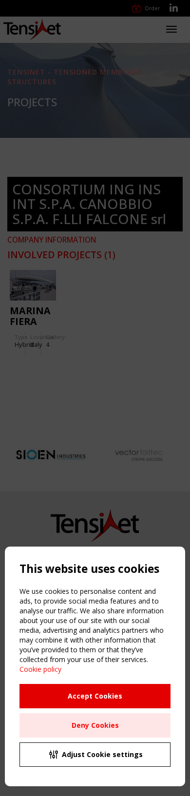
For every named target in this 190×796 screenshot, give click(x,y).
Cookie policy (40, 669)
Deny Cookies (95, 725)
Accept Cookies (95, 696)
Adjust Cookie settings (102, 754)
